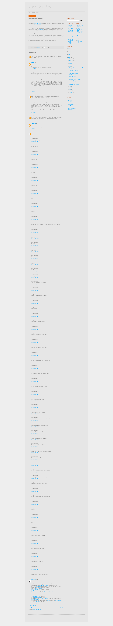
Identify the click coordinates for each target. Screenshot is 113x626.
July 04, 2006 (33, 68)
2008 (69, 54)
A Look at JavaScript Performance (70, 34)
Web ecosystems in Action (73, 71)
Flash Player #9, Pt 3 (72, 74)
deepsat (32, 62)
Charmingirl (33, 579)
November (71, 60)
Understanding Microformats (70, 40)
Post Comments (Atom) (37, 609)
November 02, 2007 (35, 141)
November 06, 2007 (35, 485)
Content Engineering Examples (79, 38)
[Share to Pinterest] (49, 47)
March (70, 90)
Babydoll (48, 600)
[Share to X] (47, 47)
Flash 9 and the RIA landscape (71, 31)
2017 (69, 48)
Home (47, 607)
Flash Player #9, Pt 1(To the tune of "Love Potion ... (75, 80)
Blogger (58, 618)
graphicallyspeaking (40, 6)
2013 (69, 49)
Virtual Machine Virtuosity (73, 73)
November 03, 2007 (35, 180)
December (71, 58)
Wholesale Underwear (38, 588)
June (70, 86)
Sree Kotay (33, 95)
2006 (69, 57)
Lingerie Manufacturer (37, 586)
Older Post (62, 607)
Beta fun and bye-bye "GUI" (74, 70)
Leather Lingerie (34, 595)
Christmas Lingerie (37, 597)
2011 (69, 51)
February (71, 92)
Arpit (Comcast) (71, 104)
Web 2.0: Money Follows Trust (80, 32)
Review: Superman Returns (74, 84)
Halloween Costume (35, 599)
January (70, 93)
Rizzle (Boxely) (70, 109)
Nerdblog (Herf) (71, 99)
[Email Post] (42, 47)
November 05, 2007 (35, 225)
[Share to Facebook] (48, 47)
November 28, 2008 (35, 603)
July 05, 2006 (33, 119)
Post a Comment (33, 605)
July (70, 66)
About (37, 12)
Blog (29, 12)
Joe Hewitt (70, 100)
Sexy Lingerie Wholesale (35, 590)
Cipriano (33, 54)
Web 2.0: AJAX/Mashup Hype (79, 41)
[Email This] (44, 47)
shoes (36, 127)
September (71, 63)
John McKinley (70, 105)
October (70, 61)
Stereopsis (70, 103)
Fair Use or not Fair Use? (73, 77)
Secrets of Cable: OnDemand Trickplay (80, 26)
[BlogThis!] (45, 47)
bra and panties (58, 600)
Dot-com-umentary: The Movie (79, 29)
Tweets (33, 12)
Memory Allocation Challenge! (70, 42)
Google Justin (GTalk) (72, 108)
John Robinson (70, 101)
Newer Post (31, 607)
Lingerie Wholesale (44, 585)
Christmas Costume (34, 596)
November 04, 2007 (35, 206)
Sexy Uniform (38, 601)
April (70, 89)
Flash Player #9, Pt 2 (72, 76)
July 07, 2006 (33, 135)
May (70, 87)
